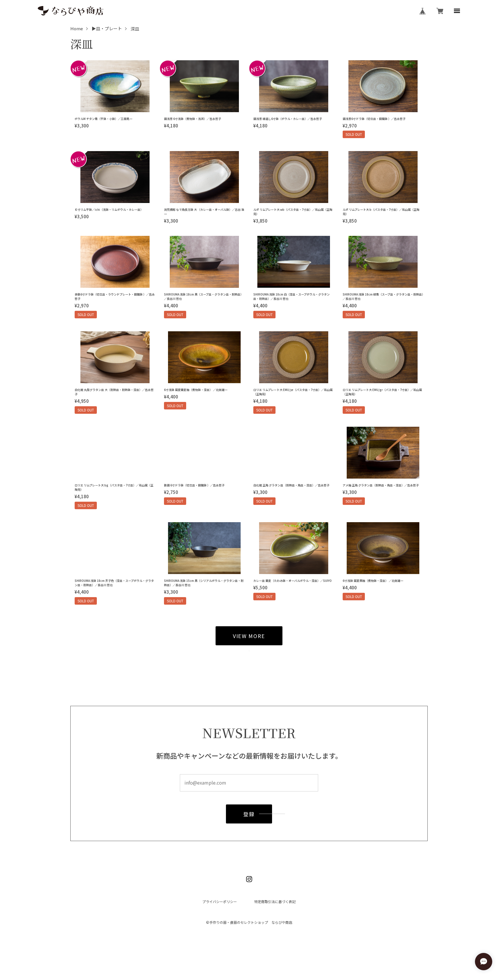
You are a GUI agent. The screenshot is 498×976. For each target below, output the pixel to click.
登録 (248, 814)
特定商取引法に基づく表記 (275, 901)
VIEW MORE (249, 636)
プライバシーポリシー (219, 901)
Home (76, 28)
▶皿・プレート (107, 28)
